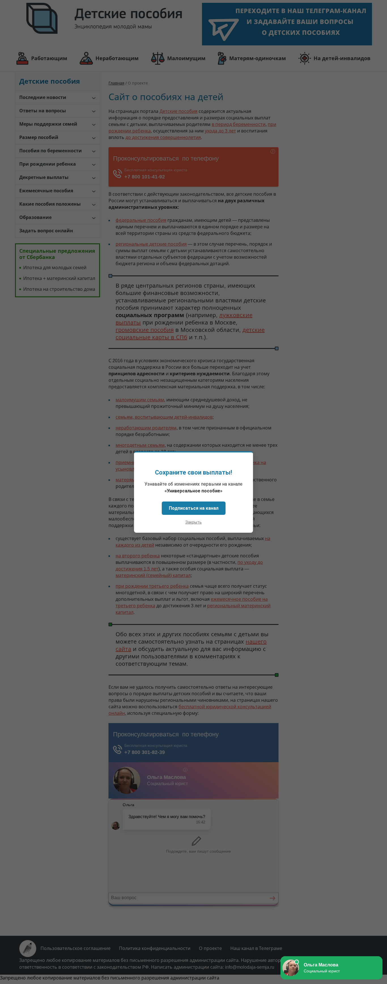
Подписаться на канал (193, 508)
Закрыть (193, 522)
